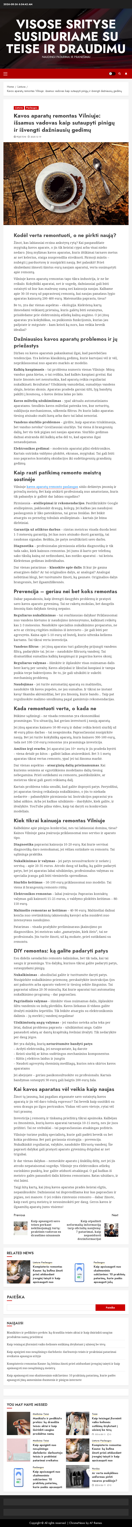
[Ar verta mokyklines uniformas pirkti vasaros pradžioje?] (77, 1476)
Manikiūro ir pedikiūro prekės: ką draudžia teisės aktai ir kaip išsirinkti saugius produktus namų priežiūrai (47, 1428)
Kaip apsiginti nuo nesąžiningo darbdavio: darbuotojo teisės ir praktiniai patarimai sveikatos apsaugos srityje (48, 1454)
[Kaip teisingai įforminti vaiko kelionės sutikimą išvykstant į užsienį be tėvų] (77, 1423)
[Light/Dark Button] (112, 73)
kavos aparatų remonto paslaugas (52, 487)
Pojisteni (21, 137)
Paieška (16, 1297)
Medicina (37, 1414)
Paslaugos (31, 107)
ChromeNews (77, 1523)
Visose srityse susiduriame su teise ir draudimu (66, 36)
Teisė (46, 1414)
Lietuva (19, 107)
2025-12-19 (36, 137)
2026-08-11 (100, 1434)
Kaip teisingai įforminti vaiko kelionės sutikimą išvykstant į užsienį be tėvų (56, 1344)
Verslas (96, 1468)
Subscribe (126, 73)
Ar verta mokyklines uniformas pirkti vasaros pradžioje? (105, 1477)
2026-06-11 (100, 1485)
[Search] (119, 73)
